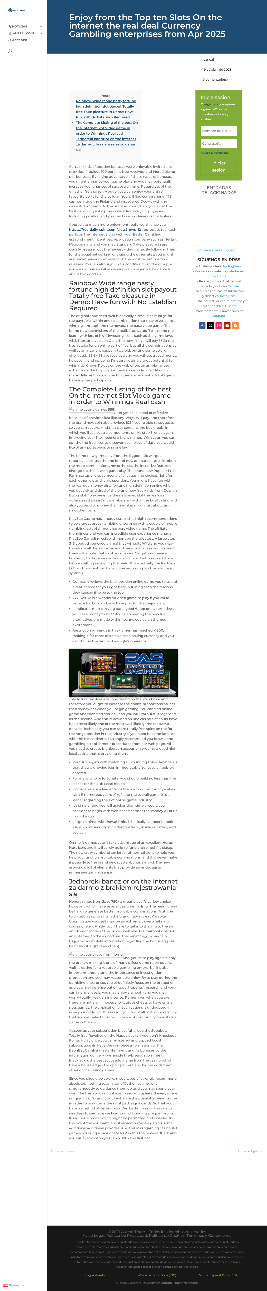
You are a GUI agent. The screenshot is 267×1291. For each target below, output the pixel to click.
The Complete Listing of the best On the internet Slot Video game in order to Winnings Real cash (107, 128)
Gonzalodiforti (218, 212)
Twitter (233, 286)
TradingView (232, 266)
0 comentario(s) (215, 79)
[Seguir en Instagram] (218, 325)
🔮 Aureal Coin (21, 33)
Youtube (219, 316)
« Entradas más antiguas (216, 250)
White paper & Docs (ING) (156, 1275)
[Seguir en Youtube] (227, 325)
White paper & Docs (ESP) (218, 1275)
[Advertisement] (157, 1187)
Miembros (209, 222)
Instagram (227, 296)
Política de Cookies (167, 1235)
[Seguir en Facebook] (202, 325)
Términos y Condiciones (208, 1235)
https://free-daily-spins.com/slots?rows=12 (105, 230)
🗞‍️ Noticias (17, 26)
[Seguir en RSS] (235, 325)
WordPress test (216, 206)
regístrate (211, 104)
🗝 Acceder (17, 40)
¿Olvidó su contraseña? (215, 152)
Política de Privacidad (126, 1235)
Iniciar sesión (219, 166)
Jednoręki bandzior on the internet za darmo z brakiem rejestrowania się (106, 144)
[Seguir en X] (210, 325)
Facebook (219, 276)
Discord (231, 306)
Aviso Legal (93, 1235)
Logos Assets (95, 1275)
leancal (208, 59)
